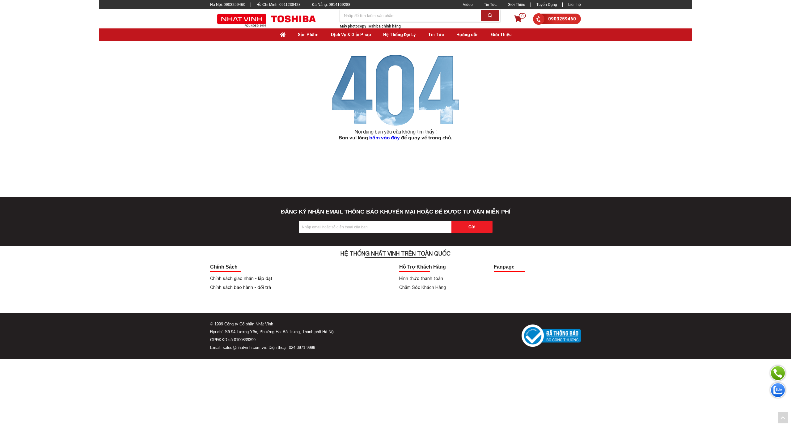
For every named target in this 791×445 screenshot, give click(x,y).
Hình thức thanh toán (421, 278)
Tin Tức (490, 4)
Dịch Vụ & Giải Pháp (351, 34)
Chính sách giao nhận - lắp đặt (241, 278)
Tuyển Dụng (546, 4)
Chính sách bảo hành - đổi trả (240, 287)
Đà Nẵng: (331, 4)
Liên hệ (574, 4)
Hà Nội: (227, 4)
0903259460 (562, 19)
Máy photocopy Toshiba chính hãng (370, 26)
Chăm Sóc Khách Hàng (422, 287)
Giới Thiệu (516, 4)
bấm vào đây (384, 137)
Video (468, 4)
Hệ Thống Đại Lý (399, 34)
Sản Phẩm (308, 34)
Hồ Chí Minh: (278, 4)
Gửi (472, 227)
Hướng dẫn (467, 34)
